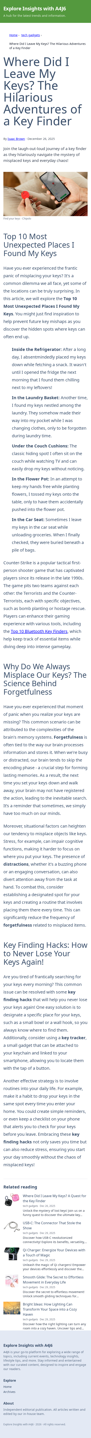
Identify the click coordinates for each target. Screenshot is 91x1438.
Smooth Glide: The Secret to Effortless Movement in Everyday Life (53, 1280)
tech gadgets (30, 35)
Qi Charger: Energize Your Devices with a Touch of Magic (54, 1252)
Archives (9, 1392)
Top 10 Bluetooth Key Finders (39, 631)
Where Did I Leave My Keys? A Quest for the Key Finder (54, 1198)
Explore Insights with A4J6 (34, 8)
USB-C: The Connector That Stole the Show (52, 1225)
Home (13, 35)
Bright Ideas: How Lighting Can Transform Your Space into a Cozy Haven (50, 1309)
